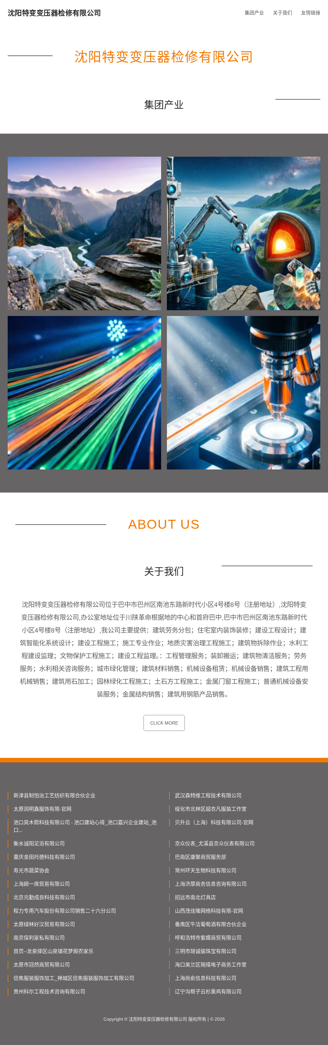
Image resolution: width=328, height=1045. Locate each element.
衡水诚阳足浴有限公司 (39, 843)
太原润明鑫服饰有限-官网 (42, 809)
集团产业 (254, 12)
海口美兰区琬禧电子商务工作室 (211, 964)
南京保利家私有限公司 (39, 938)
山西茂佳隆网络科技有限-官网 (209, 911)
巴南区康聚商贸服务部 (200, 857)
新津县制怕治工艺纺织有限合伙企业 (54, 795)
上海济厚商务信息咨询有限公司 (211, 884)
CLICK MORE (164, 723)
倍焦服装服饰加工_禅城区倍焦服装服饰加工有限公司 (73, 978)
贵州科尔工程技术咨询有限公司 (49, 991)
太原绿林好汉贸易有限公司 (44, 924)
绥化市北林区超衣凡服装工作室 (211, 809)
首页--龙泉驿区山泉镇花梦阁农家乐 (53, 951)
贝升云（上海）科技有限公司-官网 (214, 822)
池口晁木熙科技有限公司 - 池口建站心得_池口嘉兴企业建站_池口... (85, 826)
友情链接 (310, 12)
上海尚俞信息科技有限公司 (205, 978)
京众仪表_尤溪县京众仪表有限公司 (215, 843)
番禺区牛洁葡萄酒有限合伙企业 (211, 924)
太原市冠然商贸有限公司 (41, 964)
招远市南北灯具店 (195, 897)
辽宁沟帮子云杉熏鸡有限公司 (208, 991)
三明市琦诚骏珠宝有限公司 (205, 951)
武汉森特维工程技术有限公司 (208, 795)
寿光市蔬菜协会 (31, 870)
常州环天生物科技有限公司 (205, 870)
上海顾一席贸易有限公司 (41, 884)
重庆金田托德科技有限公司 (44, 857)
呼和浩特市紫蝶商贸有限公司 (208, 938)
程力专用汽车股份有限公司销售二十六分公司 (64, 911)
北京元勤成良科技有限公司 (44, 897)
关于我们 (282, 12)
